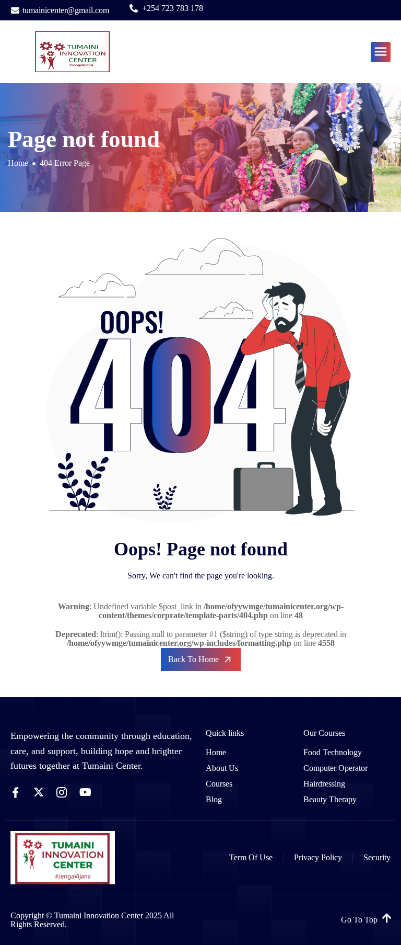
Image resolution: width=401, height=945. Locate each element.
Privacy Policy (318, 857)
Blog (214, 799)
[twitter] (38, 792)
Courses (219, 783)
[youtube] (85, 792)
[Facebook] (15, 792)
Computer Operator (335, 768)
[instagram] (61, 792)
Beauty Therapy (330, 799)
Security (377, 857)
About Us (222, 768)
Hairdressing (324, 783)
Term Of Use (251, 857)
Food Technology (332, 752)
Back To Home (193, 659)
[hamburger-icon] (381, 52)
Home (216, 752)
